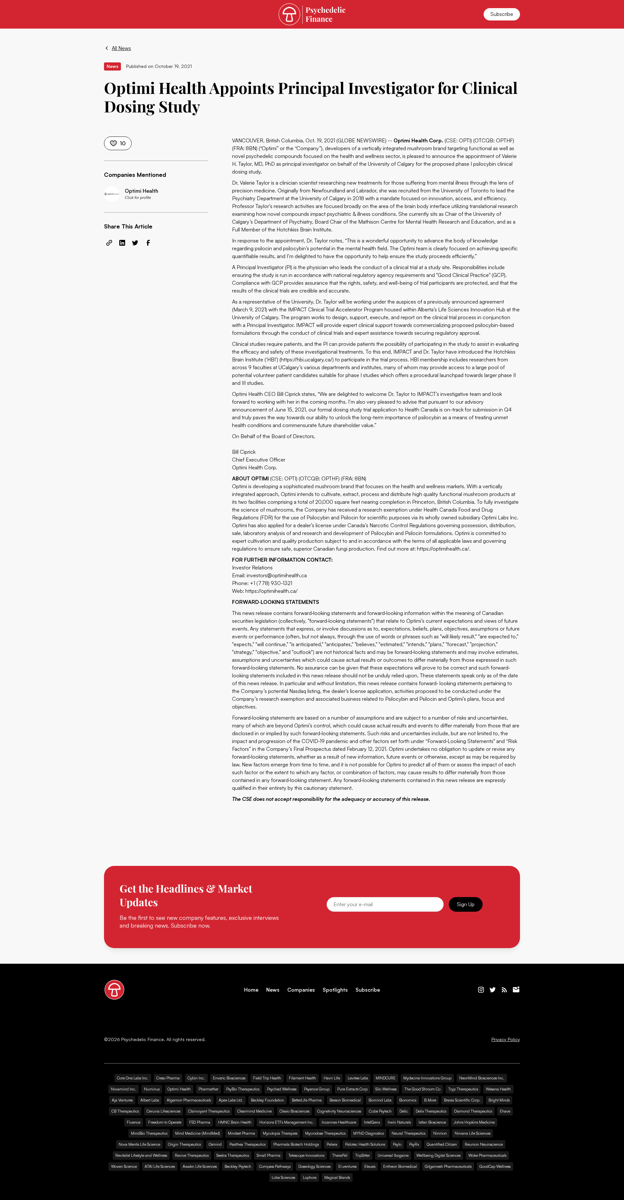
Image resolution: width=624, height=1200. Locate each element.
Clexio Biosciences (294, 1111)
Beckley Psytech (238, 1166)
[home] (312, 14)
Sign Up (465, 904)
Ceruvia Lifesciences (163, 1111)
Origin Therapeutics (184, 1144)
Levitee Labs (358, 1078)
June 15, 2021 (290, 409)
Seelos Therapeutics (232, 1155)
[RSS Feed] (504, 990)
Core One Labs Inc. (133, 1078)
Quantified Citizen (442, 1144)
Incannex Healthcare (339, 1122)
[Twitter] (493, 990)
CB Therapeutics (125, 1111)
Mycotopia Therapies (280, 1133)
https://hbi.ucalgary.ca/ (306, 359)
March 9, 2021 (249, 309)
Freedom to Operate (164, 1122)
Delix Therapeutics (431, 1111)
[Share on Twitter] (135, 243)
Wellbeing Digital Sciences (438, 1155)
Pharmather (208, 1089)
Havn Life (332, 1078)
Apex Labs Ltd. (231, 1100)
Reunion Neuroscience (484, 1144)
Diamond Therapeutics (473, 1111)
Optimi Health (179, 1089)
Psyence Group (317, 1089)
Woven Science (124, 1166)
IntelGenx (372, 1122)
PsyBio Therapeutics (242, 1089)
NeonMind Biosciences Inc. (481, 1078)
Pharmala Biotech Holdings (296, 1144)
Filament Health (302, 1078)
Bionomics (407, 1100)
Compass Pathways (275, 1166)
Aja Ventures (122, 1100)
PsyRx (414, 1144)
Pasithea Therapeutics (247, 1144)
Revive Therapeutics (192, 1155)
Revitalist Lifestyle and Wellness (141, 1155)
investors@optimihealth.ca (277, 575)
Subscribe (501, 14)
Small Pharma (268, 1155)
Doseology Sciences (314, 1166)
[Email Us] (516, 990)
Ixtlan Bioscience (432, 1122)
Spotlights (335, 990)
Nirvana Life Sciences (472, 1133)
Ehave (505, 1111)
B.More (430, 1100)
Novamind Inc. (123, 1089)
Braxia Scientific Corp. (462, 1100)
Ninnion (440, 1133)
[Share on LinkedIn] (122, 243)
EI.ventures (347, 1166)
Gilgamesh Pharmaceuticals (448, 1166)
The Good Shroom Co (422, 1089)
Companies (301, 990)
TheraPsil (339, 1155)
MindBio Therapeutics (149, 1133)
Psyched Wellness (281, 1089)
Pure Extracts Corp (352, 1089)
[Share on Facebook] (148, 243)
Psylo (397, 1144)
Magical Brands (337, 1177)
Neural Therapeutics (408, 1133)
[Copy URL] (109, 243)
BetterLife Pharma (307, 1100)
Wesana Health (498, 1089)
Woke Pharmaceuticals (487, 1155)
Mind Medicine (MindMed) (197, 1133)
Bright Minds (499, 1100)
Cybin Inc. (196, 1078)
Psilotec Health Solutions (365, 1144)
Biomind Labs (380, 1100)
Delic (403, 1111)
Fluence (133, 1122)
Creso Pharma (168, 1078)
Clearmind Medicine (254, 1111)
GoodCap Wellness (495, 1166)
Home (251, 990)
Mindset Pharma (241, 1133)
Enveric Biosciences (229, 1078)
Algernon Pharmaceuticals (189, 1100)
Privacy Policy (505, 1039)
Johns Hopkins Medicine (474, 1122)
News (273, 990)
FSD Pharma (199, 1122)
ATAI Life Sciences (160, 1166)
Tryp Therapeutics (463, 1089)
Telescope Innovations (306, 1155)
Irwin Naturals (399, 1122)
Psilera (332, 1144)
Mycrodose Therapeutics (325, 1133)
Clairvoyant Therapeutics (208, 1111)
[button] (112, 14)
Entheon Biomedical (400, 1166)
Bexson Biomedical (345, 1100)
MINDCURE (386, 1078)
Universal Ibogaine (393, 1155)
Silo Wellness (385, 1089)
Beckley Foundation (267, 1100)
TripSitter (362, 1155)
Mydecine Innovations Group (427, 1078)
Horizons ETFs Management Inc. (286, 1122)
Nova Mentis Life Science (139, 1144)
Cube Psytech (380, 1111)
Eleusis (369, 1166)
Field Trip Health (267, 1078)
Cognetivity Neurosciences (339, 1111)
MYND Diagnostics (368, 1133)
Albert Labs (149, 1100)
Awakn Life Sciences (200, 1166)
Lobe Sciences (283, 1177)
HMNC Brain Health (235, 1122)
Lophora (310, 1177)
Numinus (152, 1089)
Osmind (215, 1144)
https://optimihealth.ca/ (443, 548)
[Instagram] (481, 990)
